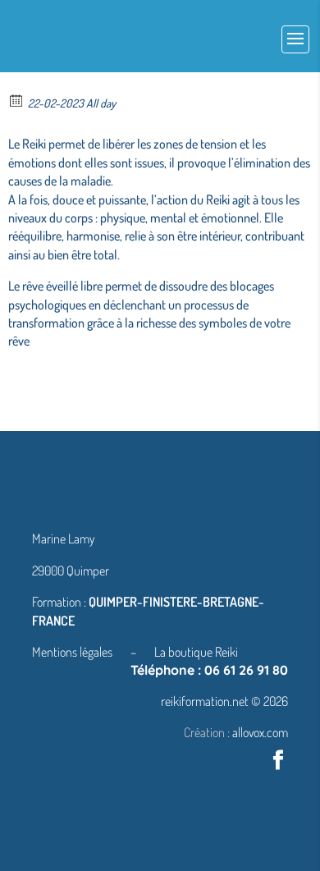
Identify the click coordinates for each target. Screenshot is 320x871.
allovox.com (260, 732)
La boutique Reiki (196, 652)
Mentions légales (73, 652)
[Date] (16, 100)
